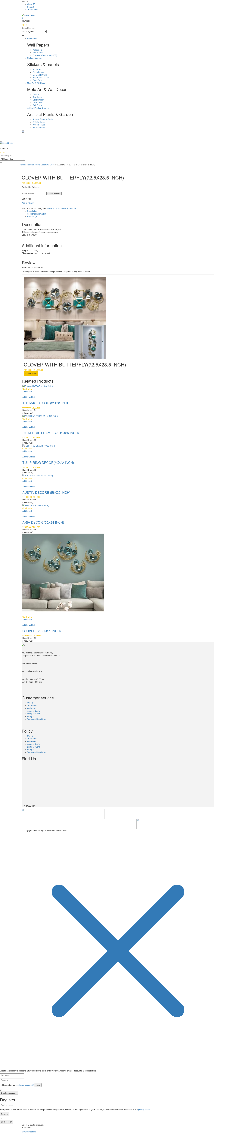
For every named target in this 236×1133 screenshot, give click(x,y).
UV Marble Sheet (40, 74)
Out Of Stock (31, 373)
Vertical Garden (39, 127)
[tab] (120, 211)
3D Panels (37, 69)
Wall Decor (37, 105)
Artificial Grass (39, 122)
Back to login (6, 1121)
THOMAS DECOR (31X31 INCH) (46, 402)
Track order (32, 705)
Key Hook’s (37, 97)
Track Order (32, 9)
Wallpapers (37, 49)
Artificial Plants (39, 124)
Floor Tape (37, 80)
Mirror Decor (38, 99)
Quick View (27, 388)
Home (22, 164)
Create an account (9, 1093)
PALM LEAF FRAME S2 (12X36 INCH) (50, 432)
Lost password (33, 713)
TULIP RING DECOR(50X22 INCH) (48, 462)
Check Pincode (54, 193)
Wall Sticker (38, 52)
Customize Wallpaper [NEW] (45, 55)
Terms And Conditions (36, 719)
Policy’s (30, 716)
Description (32, 211)
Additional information (36, 213)
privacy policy (144, 1109)
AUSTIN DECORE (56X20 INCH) (46, 492)
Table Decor (38, 102)
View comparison (29, 1131)
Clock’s (36, 94)
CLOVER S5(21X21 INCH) (41, 630)
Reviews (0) (32, 216)
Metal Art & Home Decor (35, 164)
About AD (31, 4)
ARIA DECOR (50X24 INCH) (43, 522)
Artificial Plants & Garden (43, 119)
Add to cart (27, 391)
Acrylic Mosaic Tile (41, 77)
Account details (33, 711)
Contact (30, 6)
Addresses (31, 708)
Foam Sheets (38, 72)
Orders (30, 702)
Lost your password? (25, 1085)
